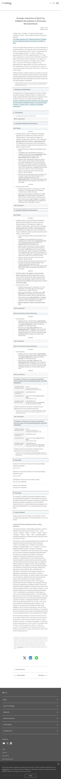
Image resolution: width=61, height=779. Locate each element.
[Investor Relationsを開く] (57, 718)
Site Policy (4, 752)
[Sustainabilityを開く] (57, 724)
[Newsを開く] (57, 699)
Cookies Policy (5, 755)
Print (6, 692)
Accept (30, 775)
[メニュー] (57, 3)
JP (50, 3)
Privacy (3, 749)
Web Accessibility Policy (7, 759)
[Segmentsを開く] (57, 712)
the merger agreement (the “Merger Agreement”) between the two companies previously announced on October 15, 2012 (29, 41)
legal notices (20, 647)
